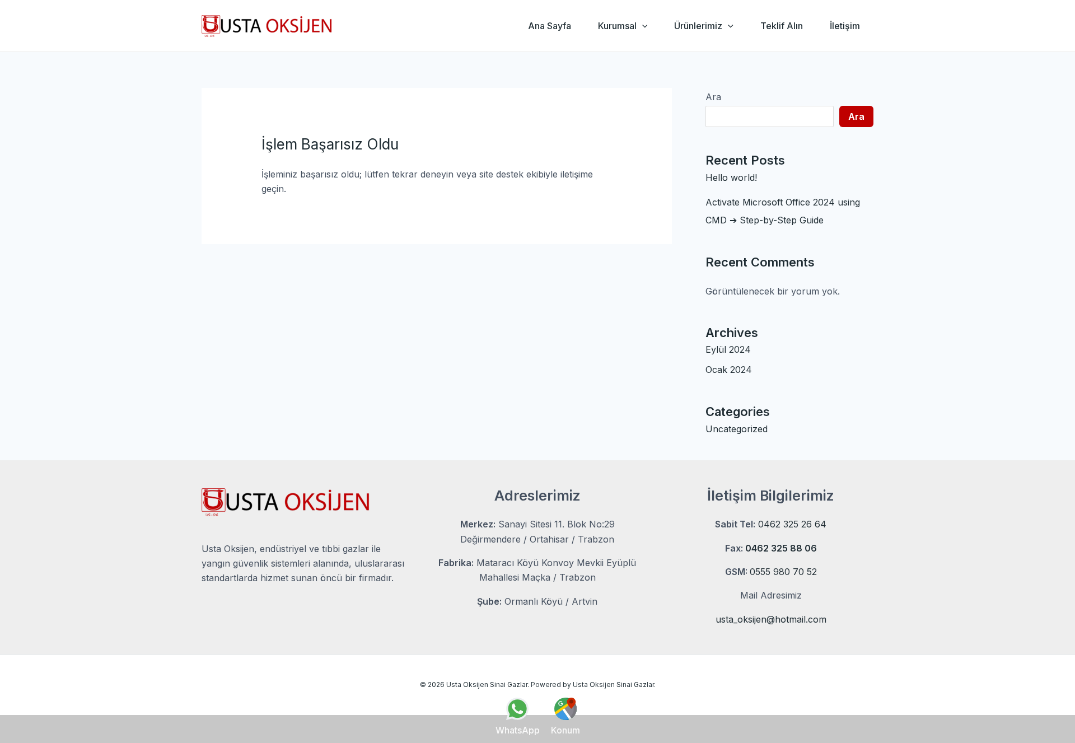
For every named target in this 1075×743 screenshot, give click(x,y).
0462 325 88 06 (781, 548)
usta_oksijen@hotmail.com (771, 619)
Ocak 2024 (728, 369)
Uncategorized (736, 428)
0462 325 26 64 (792, 524)
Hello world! (731, 177)
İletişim (845, 25)
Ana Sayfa (549, 25)
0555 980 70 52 (783, 571)
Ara (713, 96)
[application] (642, 26)
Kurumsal (617, 25)
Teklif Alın (781, 25)
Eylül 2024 (728, 349)
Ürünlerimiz (698, 25)
